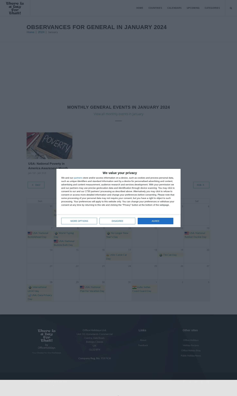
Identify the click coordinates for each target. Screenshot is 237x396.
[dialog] (118, 198)
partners (78, 178)
